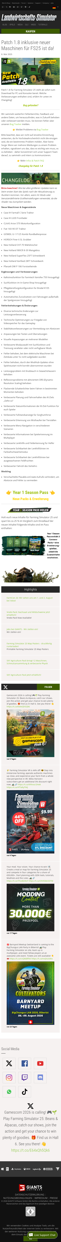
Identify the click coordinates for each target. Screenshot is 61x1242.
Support (38, 3)
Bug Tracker (15, 124)
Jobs (52, 3)
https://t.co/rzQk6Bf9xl (20, 958)
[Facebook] (10, 7)
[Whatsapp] (3, 7)
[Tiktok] (30, 7)
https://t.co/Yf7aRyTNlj (17, 787)
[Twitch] (22, 7)
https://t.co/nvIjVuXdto (42, 958)
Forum (23, 3)
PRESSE (54, 1198)
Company (46, 3)
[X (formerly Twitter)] (6, 7)
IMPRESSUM (40, 1198)
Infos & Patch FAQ (35, 160)
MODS (33, 24)
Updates (30, 3)
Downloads (15, 3)
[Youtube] (14, 7)
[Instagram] (18, 7)
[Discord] (26, 7)
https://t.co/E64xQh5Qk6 (18, 706)
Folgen (48, 687)
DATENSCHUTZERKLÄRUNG (29, 1194)
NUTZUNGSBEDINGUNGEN (17, 1198)
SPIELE (12, 24)
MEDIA (20, 24)
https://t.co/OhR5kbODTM (41, 881)
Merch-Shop (6, 3)
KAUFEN (30, 31)
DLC (27, 24)
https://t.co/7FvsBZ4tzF (17, 881)
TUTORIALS (42, 24)
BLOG (5, 24)
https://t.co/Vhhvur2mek (29, 784)
